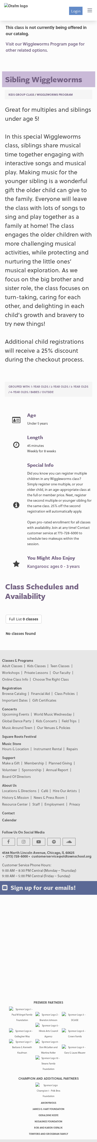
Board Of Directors (16, 776)
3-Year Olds (79, 386)
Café (44, 790)
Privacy (74, 804)
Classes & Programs (17, 660)
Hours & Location (15, 748)
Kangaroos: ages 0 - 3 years (53, 566)
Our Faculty (61, 672)
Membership (34, 763)
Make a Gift (11, 763)
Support (8, 757)
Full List (23, 619)
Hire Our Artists (65, 790)
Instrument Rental (48, 748)
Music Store (11, 743)
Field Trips (69, 720)
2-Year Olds (59, 386)
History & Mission (15, 797)
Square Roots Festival (19, 736)
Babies (35, 392)
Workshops (11, 672)
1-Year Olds (39, 386)
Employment (54, 804)
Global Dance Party (16, 720)
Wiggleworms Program (55, 94)
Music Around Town (17, 727)
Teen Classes (60, 665)
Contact (8, 812)
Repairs (72, 748)
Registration (12, 688)
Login (75, 11)
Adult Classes (12, 665)
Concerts (9, 709)
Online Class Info (15, 679)
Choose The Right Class (51, 679)
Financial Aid (40, 693)
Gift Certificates (44, 700)
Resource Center (15, 804)
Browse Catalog (14, 693)
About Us (9, 785)
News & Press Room (49, 797)
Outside (48, 392)
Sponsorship (31, 769)
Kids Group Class (21, 94)
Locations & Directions (19, 790)
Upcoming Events (15, 714)
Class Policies (65, 693)
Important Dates (15, 700)
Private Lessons (36, 672)
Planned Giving (60, 763)
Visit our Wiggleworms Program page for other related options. (45, 47)
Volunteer (9, 769)
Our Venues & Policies (53, 727)
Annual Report (57, 769)
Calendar (9, 819)
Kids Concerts (46, 720)
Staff (36, 804)
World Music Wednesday (53, 714)
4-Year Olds (19, 392)
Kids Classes (36, 665)
